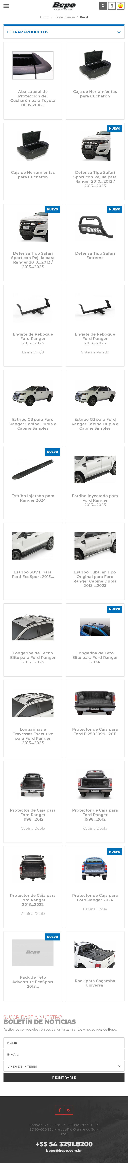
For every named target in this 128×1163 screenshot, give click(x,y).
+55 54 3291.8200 (64, 1144)
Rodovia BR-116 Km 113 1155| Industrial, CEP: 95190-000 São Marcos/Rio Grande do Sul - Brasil (63, 1129)
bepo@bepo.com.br (64, 1151)
